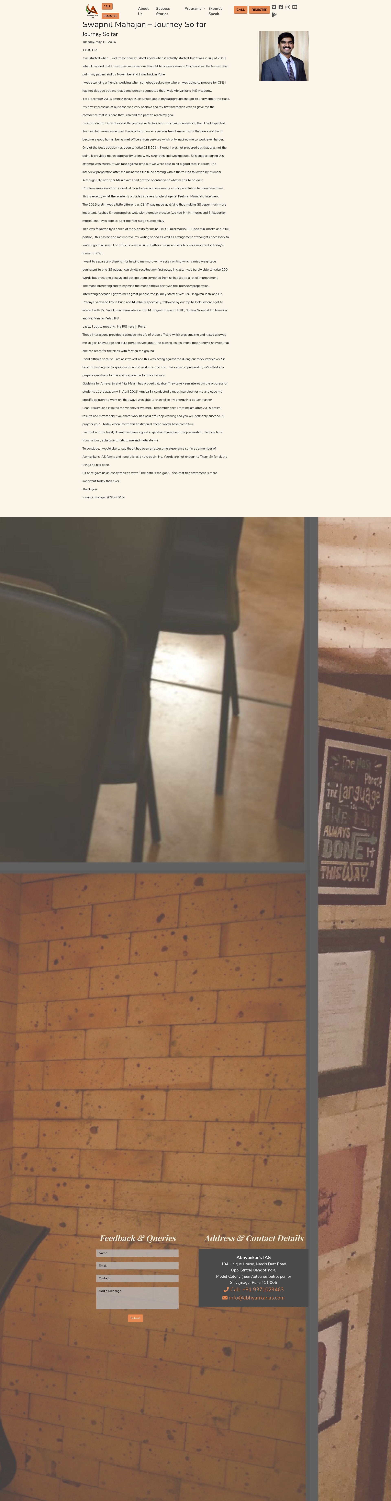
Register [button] (110, 16)
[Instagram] (288, 7)
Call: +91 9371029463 (256, 1289)
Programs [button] (193, 8)
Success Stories (163, 11)
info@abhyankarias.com (256, 1297)
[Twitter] (274, 7)
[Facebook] (281, 7)
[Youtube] (294, 7)
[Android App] (274, 15)
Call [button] (107, 6)
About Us (143, 11)
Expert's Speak (215, 11)
